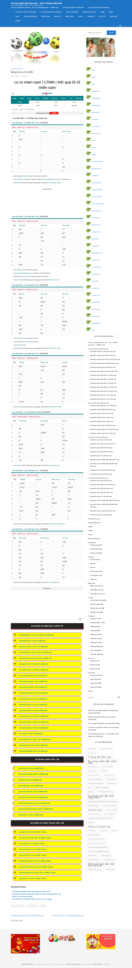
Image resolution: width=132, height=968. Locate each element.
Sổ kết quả (45, 16)
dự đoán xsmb (95, 809)
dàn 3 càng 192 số (111, 779)
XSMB (102, 12)
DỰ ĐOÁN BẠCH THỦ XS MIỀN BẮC (32, 641)
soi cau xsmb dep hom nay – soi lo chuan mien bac (36, 3)
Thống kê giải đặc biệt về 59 (94, 869)
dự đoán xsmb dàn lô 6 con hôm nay (103, 399)
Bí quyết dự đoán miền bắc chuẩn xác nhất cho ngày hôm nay (37, 894)
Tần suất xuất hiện (96, 267)
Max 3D (93, 140)
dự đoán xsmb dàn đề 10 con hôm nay (103, 387)
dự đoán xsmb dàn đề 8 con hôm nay (103, 383)
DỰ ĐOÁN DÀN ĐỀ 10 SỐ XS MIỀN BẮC (33, 693)
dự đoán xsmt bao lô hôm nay (101, 440)
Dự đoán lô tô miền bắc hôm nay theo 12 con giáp (32, 899)
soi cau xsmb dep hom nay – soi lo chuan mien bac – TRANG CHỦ (34, 7)
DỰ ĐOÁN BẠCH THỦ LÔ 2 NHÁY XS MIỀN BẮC (36, 635)
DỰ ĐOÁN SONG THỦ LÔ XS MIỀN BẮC (34, 647)
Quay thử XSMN (95, 309)
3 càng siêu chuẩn (92, 753)
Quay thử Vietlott (95, 323)
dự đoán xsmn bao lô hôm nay (101, 480)
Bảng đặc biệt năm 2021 (94, 775)
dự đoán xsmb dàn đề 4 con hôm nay (103, 375)
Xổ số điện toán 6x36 (97, 161)
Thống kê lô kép (95, 232)
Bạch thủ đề (104, 771)
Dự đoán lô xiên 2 (93, 805)
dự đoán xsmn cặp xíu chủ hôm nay (102, 484)
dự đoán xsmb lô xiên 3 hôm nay (101, 413)
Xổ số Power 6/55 (96, 571)
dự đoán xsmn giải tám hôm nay (101, 492)
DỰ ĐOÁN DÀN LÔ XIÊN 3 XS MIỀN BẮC (34, 722)
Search (111, 33)
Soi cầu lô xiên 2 (92, 855)
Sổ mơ (93, 330)
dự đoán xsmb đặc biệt (109, 814)
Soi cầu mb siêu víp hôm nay (73, 7)
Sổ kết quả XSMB (95, 98)
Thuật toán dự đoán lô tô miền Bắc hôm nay (27, 915)
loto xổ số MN (32, 906)
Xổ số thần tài (95, 175)
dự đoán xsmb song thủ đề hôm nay (103, 425)
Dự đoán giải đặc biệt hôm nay (105, 791)
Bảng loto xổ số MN (18, 906)
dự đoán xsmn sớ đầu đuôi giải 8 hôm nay (105, 500)
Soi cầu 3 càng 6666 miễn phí (96, 839)
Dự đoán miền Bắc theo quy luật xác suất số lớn (31, 891)
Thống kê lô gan (95, 218)
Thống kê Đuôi (95, 246)
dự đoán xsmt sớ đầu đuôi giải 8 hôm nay (104, 460)
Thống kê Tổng (95, 260)
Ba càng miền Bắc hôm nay (102, 762)
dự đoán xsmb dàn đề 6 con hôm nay (103, 379)
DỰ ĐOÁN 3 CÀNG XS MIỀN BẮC (31, 734)
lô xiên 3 (114, 830)
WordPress (106, 964)
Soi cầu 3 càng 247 (93, 835)
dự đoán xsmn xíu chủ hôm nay (101, 515)
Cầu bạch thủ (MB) (96, 182)
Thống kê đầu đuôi (96, 211)
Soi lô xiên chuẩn (106, 855)
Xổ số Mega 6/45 (96, 575)
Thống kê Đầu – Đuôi (96, 253)
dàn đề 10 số (91, 791)
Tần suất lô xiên (110, 869)
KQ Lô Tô (102, 16)
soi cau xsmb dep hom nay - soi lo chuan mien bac (49, 964)
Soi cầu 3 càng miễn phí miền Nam (96, 843)
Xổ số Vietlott (95, 559)
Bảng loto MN (95, 665)
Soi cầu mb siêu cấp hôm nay (98, 7)
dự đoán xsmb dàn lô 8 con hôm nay (103, 405)
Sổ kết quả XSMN (95, 105)
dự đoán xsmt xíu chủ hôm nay (101, 474)
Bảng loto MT (95, 661)
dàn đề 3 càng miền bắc (101, 787)
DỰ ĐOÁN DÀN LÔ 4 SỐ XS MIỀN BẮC (33, 699)
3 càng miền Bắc (92, 748)
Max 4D (93, 147)
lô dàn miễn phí (104, 830)
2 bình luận (23, 76)
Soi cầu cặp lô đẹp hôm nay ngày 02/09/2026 (104, 723)
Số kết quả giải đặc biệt (93, 859)
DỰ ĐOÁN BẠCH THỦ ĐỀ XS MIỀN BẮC (33, 664)
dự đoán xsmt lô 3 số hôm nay (101, 456)
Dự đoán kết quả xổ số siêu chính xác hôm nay (103, 801)
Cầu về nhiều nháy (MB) (97, 203)
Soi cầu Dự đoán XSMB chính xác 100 (98, 851)
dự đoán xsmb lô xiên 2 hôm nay (101, 421)
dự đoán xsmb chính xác (94, 814)
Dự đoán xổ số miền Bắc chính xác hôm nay (100, 818)
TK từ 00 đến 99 (95, 274)
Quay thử (113, 16)
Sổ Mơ (17, 21)
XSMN (111, 12)
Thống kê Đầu (95, 239)
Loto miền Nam (95, 288)
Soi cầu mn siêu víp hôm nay (51, 12)
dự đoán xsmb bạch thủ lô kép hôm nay (104, 363)
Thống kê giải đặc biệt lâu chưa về (101, 864)
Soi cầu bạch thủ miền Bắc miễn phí (98, 847)
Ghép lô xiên (91, 822)
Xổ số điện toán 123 (96, 168)
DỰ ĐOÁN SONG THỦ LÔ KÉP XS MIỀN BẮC (35, 658)
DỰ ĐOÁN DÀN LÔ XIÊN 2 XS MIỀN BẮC (34, 716)
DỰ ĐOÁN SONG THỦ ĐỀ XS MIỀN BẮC (34, 670)
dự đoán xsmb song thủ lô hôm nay (102, 433)
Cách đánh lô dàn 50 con (95, 779)
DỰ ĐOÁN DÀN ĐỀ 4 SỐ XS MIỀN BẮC (33, 676)
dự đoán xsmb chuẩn (111, 810)
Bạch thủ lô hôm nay (93, 766)
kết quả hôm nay (95, 91)
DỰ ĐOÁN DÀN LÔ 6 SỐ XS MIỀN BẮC (33, 705)
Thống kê (90, 16)
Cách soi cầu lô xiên (108, 775)
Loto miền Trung (95, 295)
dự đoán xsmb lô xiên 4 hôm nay (101, 417)
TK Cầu (80, 16)
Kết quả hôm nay (30, 16)
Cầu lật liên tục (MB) (96, 189)
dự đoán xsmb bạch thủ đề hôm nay (102, 367)
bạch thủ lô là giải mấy (107, 766)
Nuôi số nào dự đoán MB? (23, 896)
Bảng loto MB (95, 669)
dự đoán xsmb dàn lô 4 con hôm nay (103, 395)
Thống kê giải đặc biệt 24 (109, 859)
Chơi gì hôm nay (72, 12)
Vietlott (57, 16)
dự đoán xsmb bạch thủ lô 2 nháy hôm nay (105, 359)
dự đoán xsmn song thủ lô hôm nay (102, 511)
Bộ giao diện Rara (86, 964)
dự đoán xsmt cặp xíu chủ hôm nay (102, 444)
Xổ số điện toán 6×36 (97, 594)
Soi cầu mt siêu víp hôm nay (25, 12)
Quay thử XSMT (95, 316)
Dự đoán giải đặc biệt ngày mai (101, 796)
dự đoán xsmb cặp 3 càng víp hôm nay (103, 371)
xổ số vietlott (94, 119)
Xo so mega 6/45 (96, 126)
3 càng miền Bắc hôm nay (106, 748)
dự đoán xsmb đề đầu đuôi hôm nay (102, 409)
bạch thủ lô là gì (92, 771)
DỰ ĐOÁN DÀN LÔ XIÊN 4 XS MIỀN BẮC (34, 728)
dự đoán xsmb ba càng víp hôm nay (102, 351)
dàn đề (89, 787)
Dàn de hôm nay (112, 783)
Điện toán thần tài (96, 586)
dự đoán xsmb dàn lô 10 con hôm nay (103, 391)
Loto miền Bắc (95, 281)
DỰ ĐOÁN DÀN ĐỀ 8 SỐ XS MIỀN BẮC (33, 687)
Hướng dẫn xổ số (89, 12)
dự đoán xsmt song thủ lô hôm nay (102, 470)
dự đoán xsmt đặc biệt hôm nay (101, 448)
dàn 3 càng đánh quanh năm (95, 783)
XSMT (17, 16)
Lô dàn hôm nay (92, 830)
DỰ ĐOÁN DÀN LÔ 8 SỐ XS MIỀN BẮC (33, 710)
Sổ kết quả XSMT (95, 112)
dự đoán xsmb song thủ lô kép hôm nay (104, 429)
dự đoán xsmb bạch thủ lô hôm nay (102, 355)
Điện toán (69, 16)
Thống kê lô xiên (95, 225)
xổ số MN (43, 906)
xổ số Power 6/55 (96, 133)
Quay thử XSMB (95, 302)
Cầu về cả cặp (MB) (96, 196)
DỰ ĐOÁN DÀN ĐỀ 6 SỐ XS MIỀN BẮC (33, 681)
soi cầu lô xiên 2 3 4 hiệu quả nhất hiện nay (67, 915)
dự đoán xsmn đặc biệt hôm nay (101, 488)
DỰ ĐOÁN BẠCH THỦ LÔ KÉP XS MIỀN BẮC (35, 652)
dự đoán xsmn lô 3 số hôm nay (101, 496)
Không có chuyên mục (99, 826)
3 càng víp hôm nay (99, 757)
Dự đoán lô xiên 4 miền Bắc (109, 805)
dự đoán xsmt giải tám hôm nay (101, 452)
